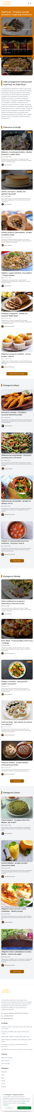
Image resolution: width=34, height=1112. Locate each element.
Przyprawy (4, 1072)
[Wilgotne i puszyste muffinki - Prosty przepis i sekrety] (17, 342)
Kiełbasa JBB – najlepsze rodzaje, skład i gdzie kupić (15, 1036)
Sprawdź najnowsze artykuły (17, 373)
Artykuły (4, 1023)
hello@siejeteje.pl (8, 1018)
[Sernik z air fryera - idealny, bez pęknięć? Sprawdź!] (17, 180)
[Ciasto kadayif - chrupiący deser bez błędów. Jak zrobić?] (17, 807)
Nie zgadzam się (10, 1107)
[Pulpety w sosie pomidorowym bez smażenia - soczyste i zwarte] (17, 530)
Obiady (3, 1080)
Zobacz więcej (17, 560)
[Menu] (28, 3)
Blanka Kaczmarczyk (10, 514)
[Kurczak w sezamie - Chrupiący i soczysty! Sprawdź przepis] (17, 399)
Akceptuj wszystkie (24, 1107)
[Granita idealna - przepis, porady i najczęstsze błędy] (17, 850)
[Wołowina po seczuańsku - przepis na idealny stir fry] (17, 487)
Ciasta (3, 1083)
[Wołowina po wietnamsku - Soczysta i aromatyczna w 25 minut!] (17, 443)
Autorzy (4, 1054)
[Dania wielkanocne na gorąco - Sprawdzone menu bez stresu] (17, 589)
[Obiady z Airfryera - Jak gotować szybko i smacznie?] (17, 670)
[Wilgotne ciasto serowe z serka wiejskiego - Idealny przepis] (17, 895)
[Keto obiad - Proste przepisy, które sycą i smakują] (17, 629)
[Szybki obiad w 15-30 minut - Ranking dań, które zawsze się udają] (17, 66)
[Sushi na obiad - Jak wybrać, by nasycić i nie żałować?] (17, 710)
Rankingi (3, 1086)
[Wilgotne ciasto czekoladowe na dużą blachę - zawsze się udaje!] (17, 939)
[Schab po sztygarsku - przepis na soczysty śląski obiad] (17, 301)
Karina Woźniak (8, 468)
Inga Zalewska (8, 425)
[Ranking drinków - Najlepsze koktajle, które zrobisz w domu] (17, 46)
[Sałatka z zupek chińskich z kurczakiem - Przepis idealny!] (17, 261)
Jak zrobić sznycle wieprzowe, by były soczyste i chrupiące (17, 1049)
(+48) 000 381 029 (8, 1016)
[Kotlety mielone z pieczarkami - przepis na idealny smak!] (17, 220)
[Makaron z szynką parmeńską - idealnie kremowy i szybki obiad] (17, 140)
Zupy (2, 1075)
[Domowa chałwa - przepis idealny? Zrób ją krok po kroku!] (17, 751)
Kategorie (4, 1068)
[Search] (30, 3)
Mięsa (2, 1077)
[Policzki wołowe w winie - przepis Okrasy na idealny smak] (17, 26)
